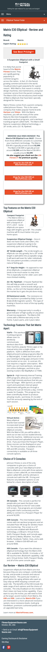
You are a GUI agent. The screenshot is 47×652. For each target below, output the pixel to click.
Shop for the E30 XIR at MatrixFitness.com (23, 192)
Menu (8, 14)
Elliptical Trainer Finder (15, 20)
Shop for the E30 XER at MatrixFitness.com (23, 178)
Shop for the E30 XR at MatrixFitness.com (23, 164)
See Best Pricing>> (23, 51)
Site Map (5, 642)
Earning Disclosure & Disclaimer (14, 638)
